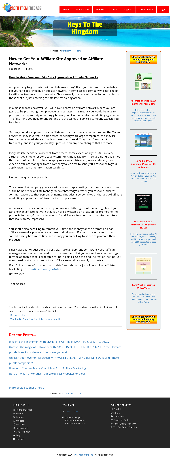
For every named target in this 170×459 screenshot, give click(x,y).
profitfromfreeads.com (71, 51)
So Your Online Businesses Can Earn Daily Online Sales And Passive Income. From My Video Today (143, 298)
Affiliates (20, 420)
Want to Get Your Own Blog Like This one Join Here (36, 318)
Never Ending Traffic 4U (124, 423)
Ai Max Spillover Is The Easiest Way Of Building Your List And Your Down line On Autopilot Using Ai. (143, 177)
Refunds (20, 417)
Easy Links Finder (121, 420)
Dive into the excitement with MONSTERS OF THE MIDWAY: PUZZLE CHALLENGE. (59, 341)
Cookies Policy (23, 431)
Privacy (19, 413)
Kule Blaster (119, 416)
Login (18, 435)
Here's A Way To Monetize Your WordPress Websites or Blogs (47, 373)
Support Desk (71, 411)
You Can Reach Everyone (125, 427)
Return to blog (17, 314)
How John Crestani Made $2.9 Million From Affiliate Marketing (47, 368)
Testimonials (22, 428)
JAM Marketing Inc (83, 454)
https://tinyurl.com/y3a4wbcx (43, 269)
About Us (20, 424)
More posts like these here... (26, 387)
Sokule (116, 412)
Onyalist (117, 409)
